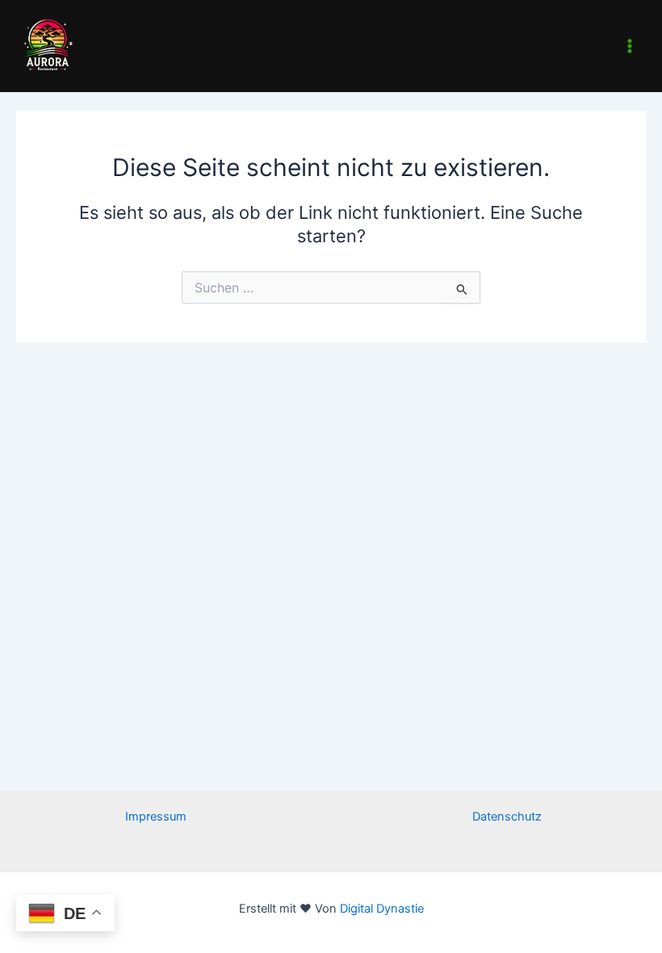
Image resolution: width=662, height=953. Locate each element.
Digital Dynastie (380, 908)
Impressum (155, 816)
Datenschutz (507, 816)
